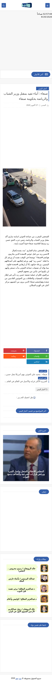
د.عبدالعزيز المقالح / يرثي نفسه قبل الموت (21, 590)
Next (49, 380)
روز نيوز (18, 678)
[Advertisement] (26, 42)
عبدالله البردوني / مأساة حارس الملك (22, 579)
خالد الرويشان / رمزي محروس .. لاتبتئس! (21, 569)
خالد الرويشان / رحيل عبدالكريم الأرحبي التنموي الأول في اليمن (21, 610)
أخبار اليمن (42, 88)
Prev (2, 380)
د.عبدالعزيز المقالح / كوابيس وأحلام (22, 599)
